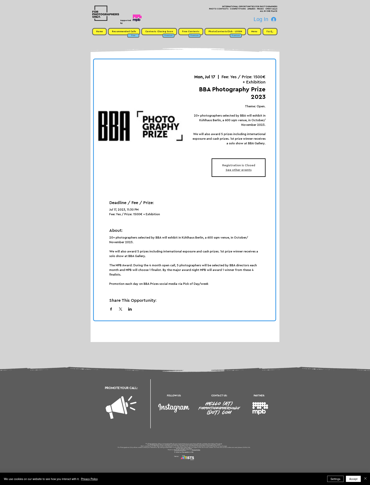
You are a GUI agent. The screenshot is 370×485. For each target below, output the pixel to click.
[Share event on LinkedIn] (130, 309)
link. (249, 447)
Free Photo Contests (179, 461)
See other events (239, 169)
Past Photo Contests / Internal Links (198, 461)
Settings (335, 479)
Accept (353, 479)
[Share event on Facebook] (111, 309)
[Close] (365, 479)
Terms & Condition (180, 450)
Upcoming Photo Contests (163, 461)
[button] (254, 31)
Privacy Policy (196, 450)
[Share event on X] (120, 309)
